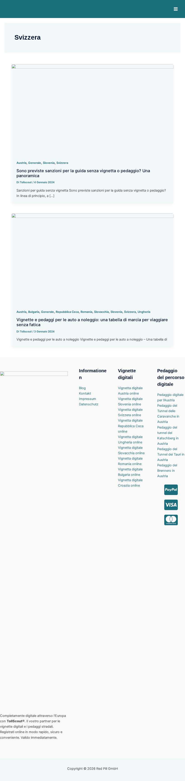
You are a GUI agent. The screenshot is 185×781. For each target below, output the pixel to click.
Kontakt (85, 393)
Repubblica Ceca (67, 312)
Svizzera (62, 163)
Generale (34, 163)
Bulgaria (33, 312)
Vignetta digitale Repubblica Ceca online (130, 425)
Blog (82, 388)
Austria (21, 163)
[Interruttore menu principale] (175, 9)
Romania (86, 312)
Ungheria (144, 312)
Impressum (87, 399)
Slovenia (49, 163)
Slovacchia (101, 312)
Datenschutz (88, 404)
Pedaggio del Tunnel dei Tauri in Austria (171, 454)
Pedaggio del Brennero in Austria (167, 470)
